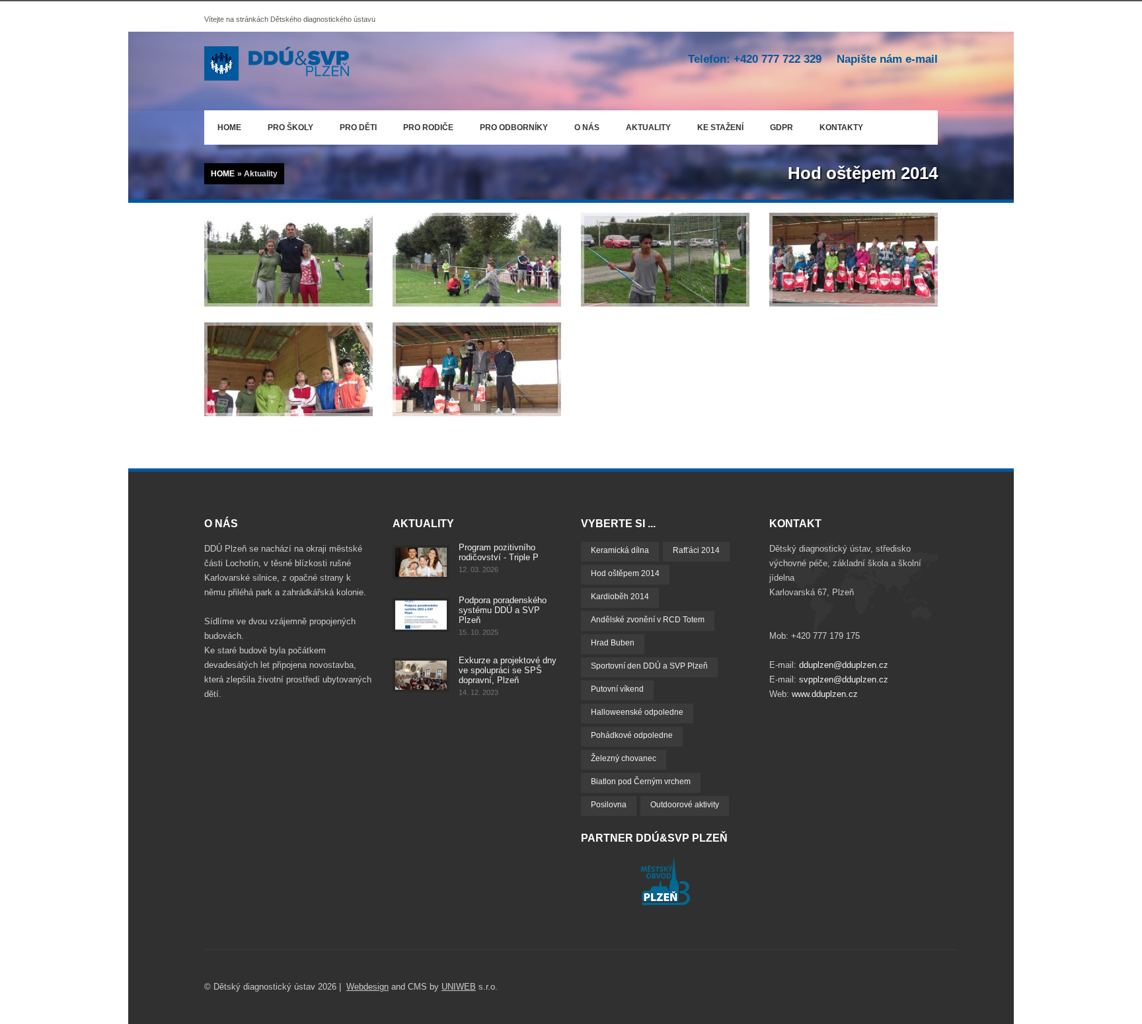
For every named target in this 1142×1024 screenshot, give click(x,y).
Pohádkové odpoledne (632, 735)
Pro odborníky (514, 127)
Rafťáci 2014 (696, 550)
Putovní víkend (617, 689)
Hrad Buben (612, 642)
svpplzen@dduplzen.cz (843, 679)
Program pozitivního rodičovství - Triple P (499, 552)
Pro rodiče (421, 125)
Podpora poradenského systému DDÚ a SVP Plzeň (503, 610)
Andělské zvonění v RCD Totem (647, 619)
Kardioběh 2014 (620, 596)
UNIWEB (458, 987)
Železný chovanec (623, 758)
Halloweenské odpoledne (637, 712)
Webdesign (367, 987)
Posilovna (609, 804)
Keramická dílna (620, 550)
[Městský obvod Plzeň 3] (665, 902)
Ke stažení (720, 127)
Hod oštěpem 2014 (625, 573)
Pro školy (290, 127)
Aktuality (648, 127)
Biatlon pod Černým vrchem (641, 781)
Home (229, 127)
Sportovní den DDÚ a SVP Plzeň (649, 666)
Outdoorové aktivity (684, 804)
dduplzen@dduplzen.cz (843, 665)
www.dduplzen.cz (825, 694)
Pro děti (358, 127)
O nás (580, 125)
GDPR (781, 127)
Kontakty (841, 127)
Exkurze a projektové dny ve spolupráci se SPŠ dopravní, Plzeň (507, 670)
